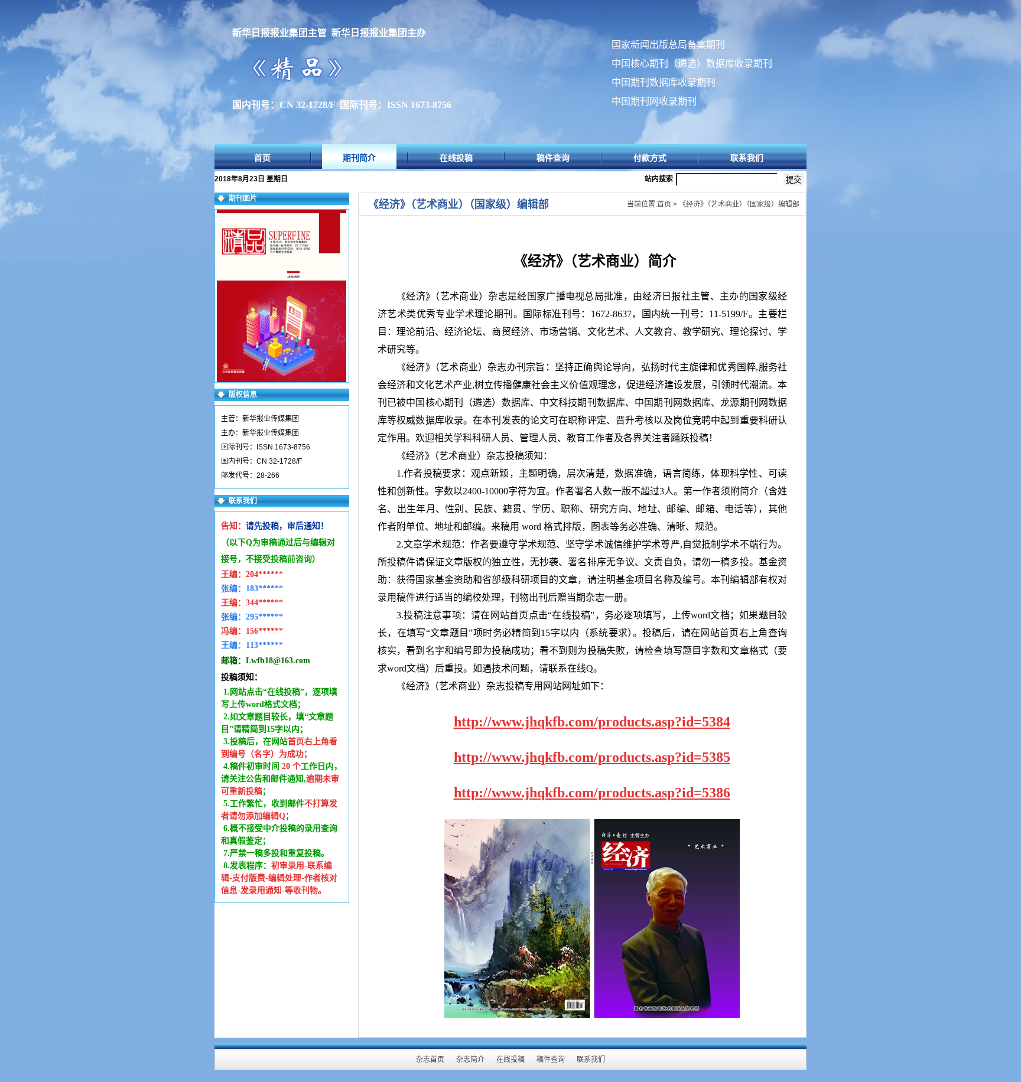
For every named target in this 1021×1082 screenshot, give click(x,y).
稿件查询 (553, 157)
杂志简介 (470, 1059)
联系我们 (746, 157)
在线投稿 (456, 157)
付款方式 (649, 157)
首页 (262, 157)
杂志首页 (430, 1059)
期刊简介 (359, 157)
